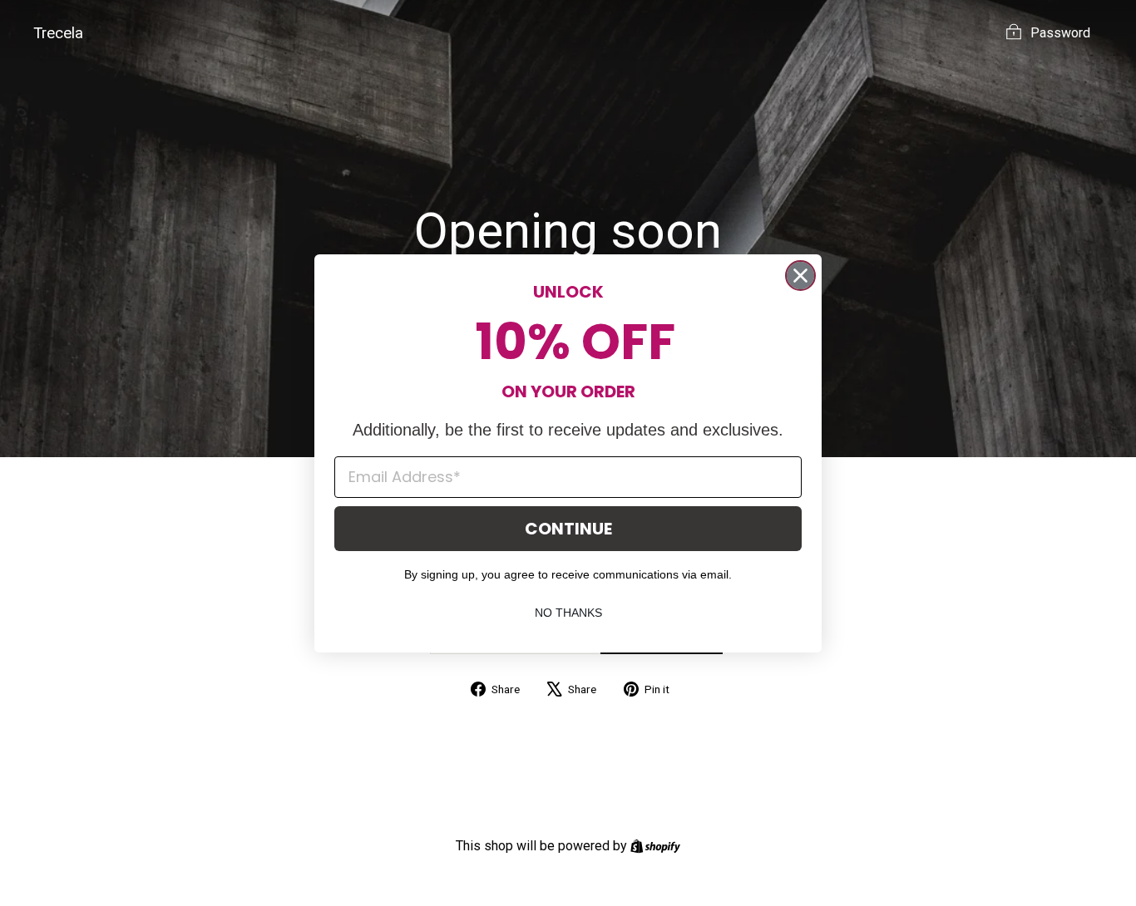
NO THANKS (568, 612)
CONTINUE (568, 528)
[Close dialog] (800, 275)
